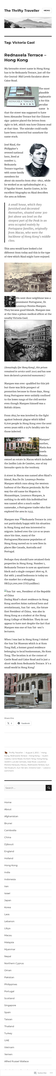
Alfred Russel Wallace (16, 1061)
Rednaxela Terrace (36, 765)
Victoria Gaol (35, 768)
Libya (7, 928)
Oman (7, 970)
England (9, 851)
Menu (47, 10)
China (7, 837)
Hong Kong (42, 759)
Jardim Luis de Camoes (15, 762)
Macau (23, 765)
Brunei (8, 823)
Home (7, 802)
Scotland (9, 998)
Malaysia (9, 942)
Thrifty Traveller (16, 752)
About (7, 809)
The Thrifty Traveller (21, 11)
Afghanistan (11, 816)
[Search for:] (25, 787)
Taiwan (8, 1019)
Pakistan (9, 977)
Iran (6, 886)
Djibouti (9, 844)
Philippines (10, 984)
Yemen (8, 1054)
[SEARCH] (49, 788)
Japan (7, 900)
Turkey (8, 1033)
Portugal (9, 991)
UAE (6, 1040)
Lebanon (9, 921)
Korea (7, 907)
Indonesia (10, 879)
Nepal (7, 956)
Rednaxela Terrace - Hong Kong (25, 756)
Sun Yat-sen (22, 768)
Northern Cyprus (14, 963)
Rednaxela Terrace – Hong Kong (25, 57)
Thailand (9, 1026)
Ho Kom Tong (29, 759)
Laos (6, 914)
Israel (7, 893)
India (7, 872)
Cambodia (10, 830)
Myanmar (9, 949)
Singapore (10, 1005)
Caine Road (16, 759)
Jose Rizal (31, 762)
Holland (8, 858)
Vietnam (9, 1047)
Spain (7, 1012)
